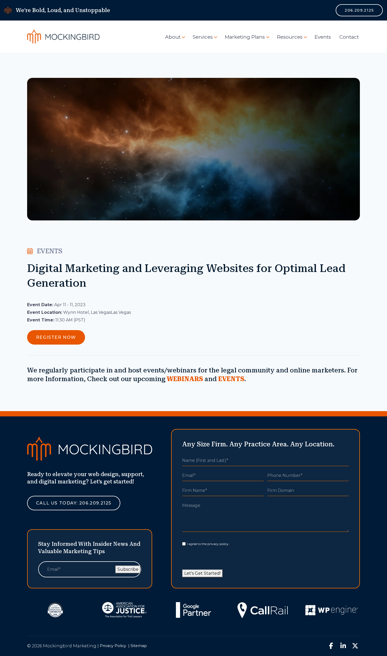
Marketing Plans (245, 37)
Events (323, 37)
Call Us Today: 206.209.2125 (73, 503)
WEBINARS (185, 379)
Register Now (56, 337)
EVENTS (231, 379)
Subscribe (127, 569)
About (173, 37)
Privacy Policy (113, 645)
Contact (349, 37)
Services (203, 37)
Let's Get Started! (202, 573)
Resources (289, 37)
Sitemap (139, 645)
